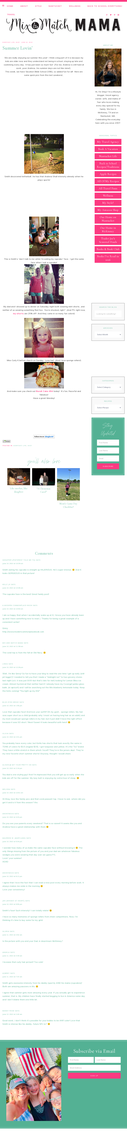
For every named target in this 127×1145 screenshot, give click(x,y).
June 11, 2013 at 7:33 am (12, 977)
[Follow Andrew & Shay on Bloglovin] (44, 437)
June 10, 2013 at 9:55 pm (12, 904)
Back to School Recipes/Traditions (108, 165)
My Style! (108, 202)
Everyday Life (8, 42)
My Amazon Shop (108, 210)
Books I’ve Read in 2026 (108, 258)
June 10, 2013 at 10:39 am (12, 563)
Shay (18, 42)
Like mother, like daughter (19, 490)
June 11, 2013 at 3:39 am (12, 956)
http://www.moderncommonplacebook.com (23, 631)
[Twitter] (111, 12)
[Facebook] (107, 12)
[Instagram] (118, 12)
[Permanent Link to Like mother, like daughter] (18, 484)
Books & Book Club (108, 249)
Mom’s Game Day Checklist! (68, 505)
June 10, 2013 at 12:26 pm (12, 667)
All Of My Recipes (108, 181)
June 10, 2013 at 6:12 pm (12, 876)
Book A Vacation (108, 149)
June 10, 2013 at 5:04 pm (12, 841)
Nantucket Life (108, 156)
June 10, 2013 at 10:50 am (12, 609)
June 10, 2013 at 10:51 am (12, 793)
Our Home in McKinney (108, 229)
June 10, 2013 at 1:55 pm (12, 706)
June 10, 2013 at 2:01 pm (12, 737)
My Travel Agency (108, 141)
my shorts (18, 313)
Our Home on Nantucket (108, 219)
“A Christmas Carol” (43, 490)
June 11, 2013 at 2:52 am (12, 935)
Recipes (108, 401)
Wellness (108, 195)
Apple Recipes (108, 174)
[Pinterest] (115, 12)
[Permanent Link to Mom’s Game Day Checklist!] (68, 499)
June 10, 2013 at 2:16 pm (12, 768)
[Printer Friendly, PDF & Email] (6, 441)
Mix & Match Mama (63, 24)
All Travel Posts (108, 188)
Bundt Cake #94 (44, 391)
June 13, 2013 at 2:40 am (12, 1014)
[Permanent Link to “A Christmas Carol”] (43, 484)
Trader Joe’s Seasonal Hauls (108, 240)
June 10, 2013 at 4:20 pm (12, 817)
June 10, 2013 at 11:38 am (12, 646)
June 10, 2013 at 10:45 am (12, 588)
